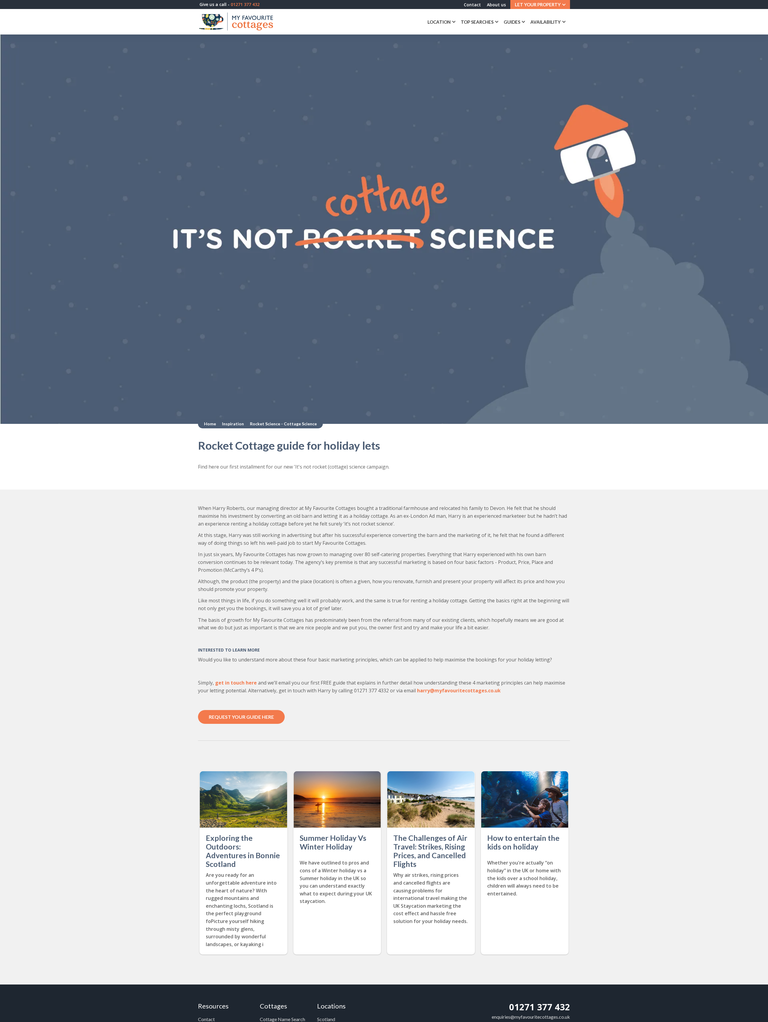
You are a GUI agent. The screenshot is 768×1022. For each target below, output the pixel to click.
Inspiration (233, 423)
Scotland (326, 1019)
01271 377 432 (539, 1007)
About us (496, 4)
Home (210, 423)
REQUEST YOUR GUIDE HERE (241, 717)
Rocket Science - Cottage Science (283, 423)
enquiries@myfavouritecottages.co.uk (531, 1017)
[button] (540, 4)
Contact (472, 4)
